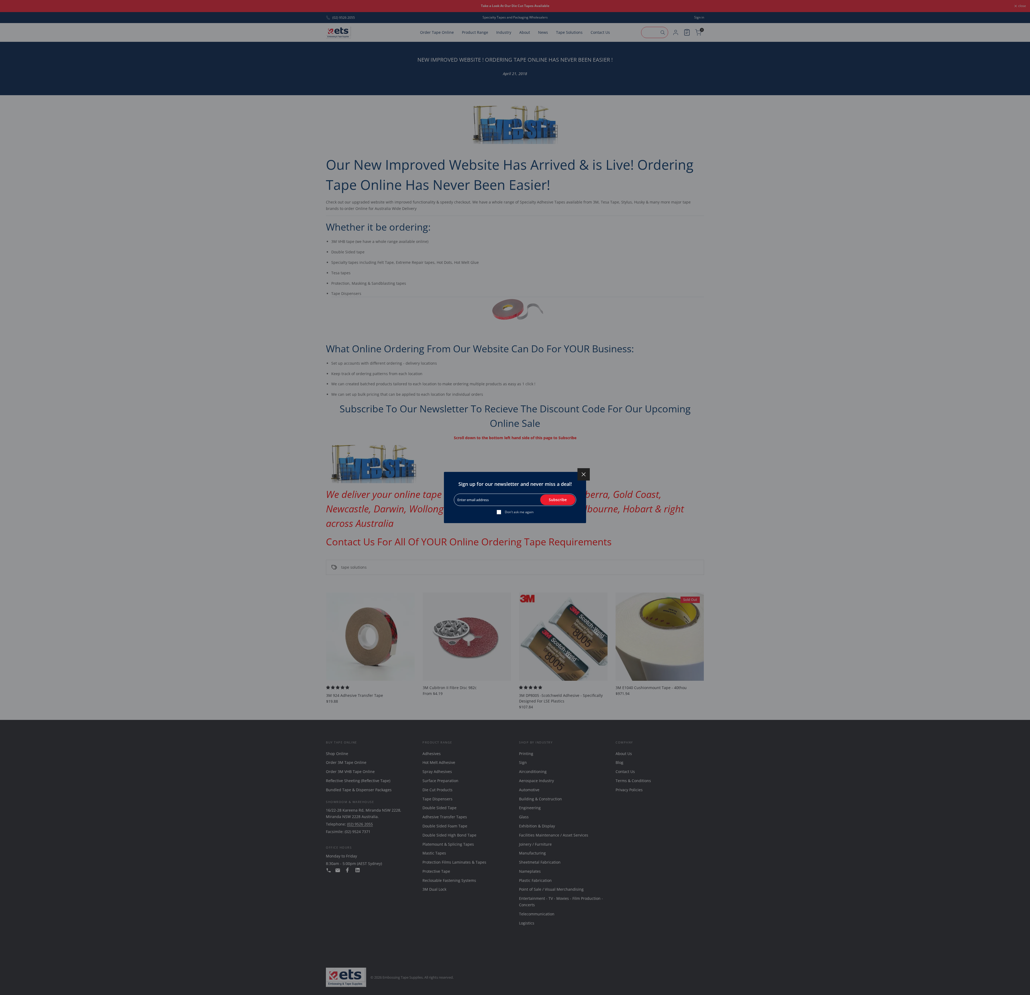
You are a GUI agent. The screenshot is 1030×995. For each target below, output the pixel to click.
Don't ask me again (519, 512)
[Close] (583, 474)
